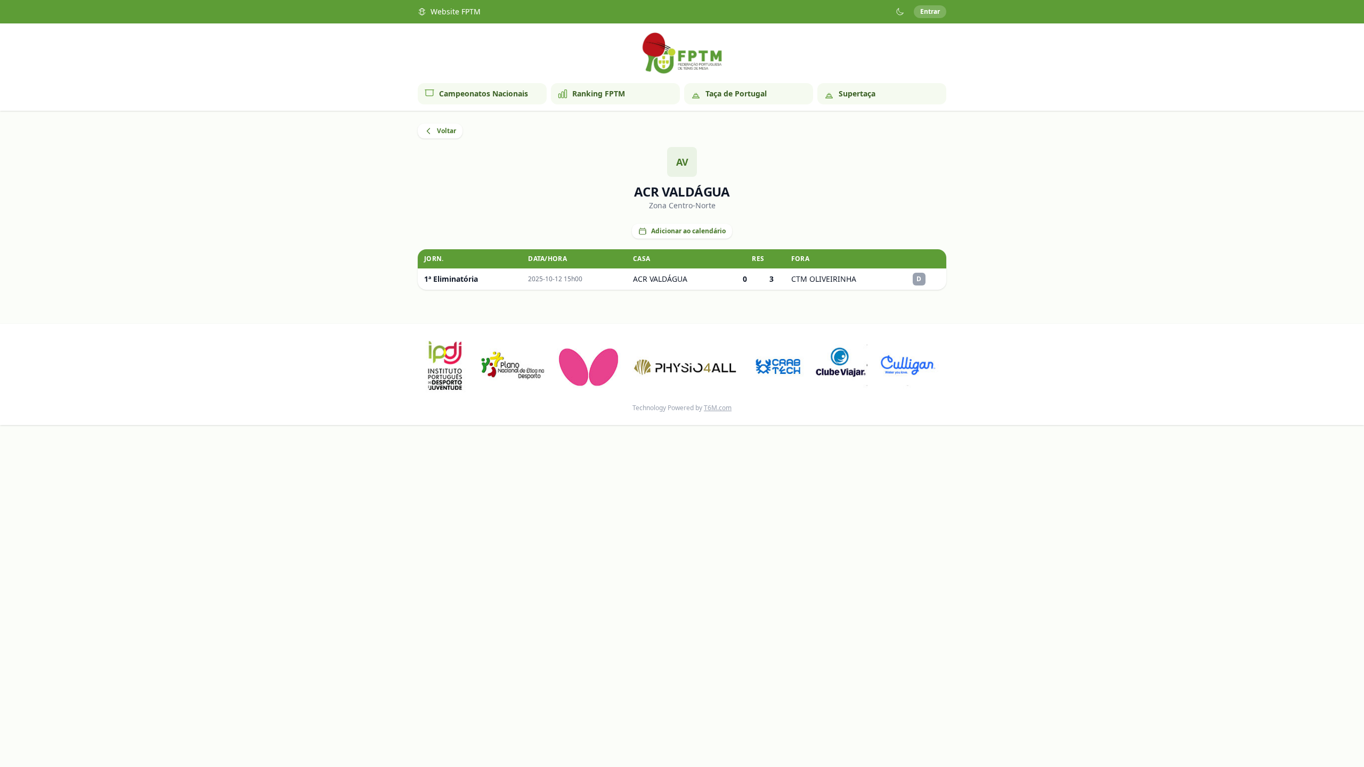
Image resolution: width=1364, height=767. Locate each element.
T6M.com (718, 407)
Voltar (446, 130)
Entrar (930, 11)
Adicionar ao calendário (688, 230)
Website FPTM (456, 11)
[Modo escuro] (899, 11)
